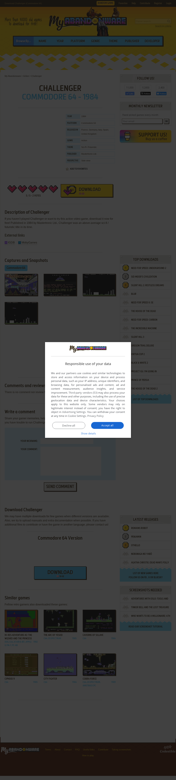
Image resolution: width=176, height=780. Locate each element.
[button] (88, 433)
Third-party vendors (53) (83, 392)
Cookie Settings (77, 416)
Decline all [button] (68, 425)
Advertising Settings (74, 412)
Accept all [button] (107, 425)
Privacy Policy (95, 416)
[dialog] (88, 390)
